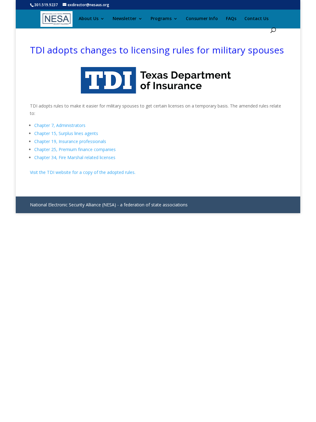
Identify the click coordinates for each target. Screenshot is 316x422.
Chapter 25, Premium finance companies (75, 149)
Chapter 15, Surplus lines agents (66, 133)
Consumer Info (202, 18)
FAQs (231, 18)
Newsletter (124, 18)
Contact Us (256, 18)
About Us (88, 18)
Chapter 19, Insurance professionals (70, 141)
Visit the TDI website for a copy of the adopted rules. (82, 172)
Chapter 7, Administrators (59, 125)
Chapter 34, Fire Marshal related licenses (74, 157)
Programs (161, 18)
